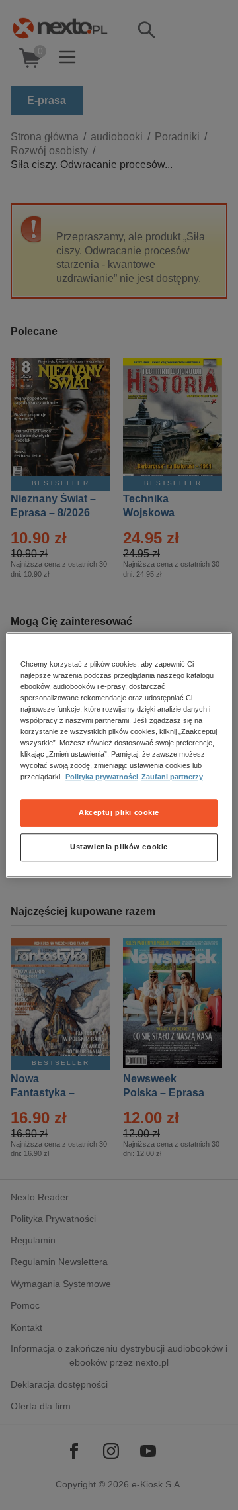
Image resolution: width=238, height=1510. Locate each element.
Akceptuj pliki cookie (119, 812)
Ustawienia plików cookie (119, 847)
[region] (119, 755)
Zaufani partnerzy (172, 776)
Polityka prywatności (101, 776)
